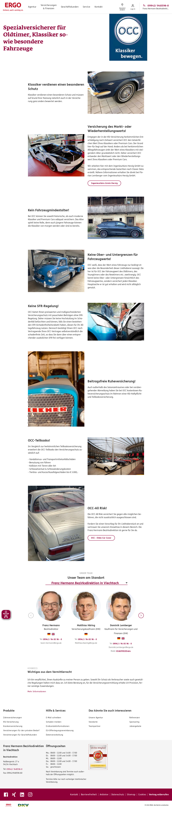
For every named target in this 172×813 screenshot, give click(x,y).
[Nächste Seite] (141, 615)
